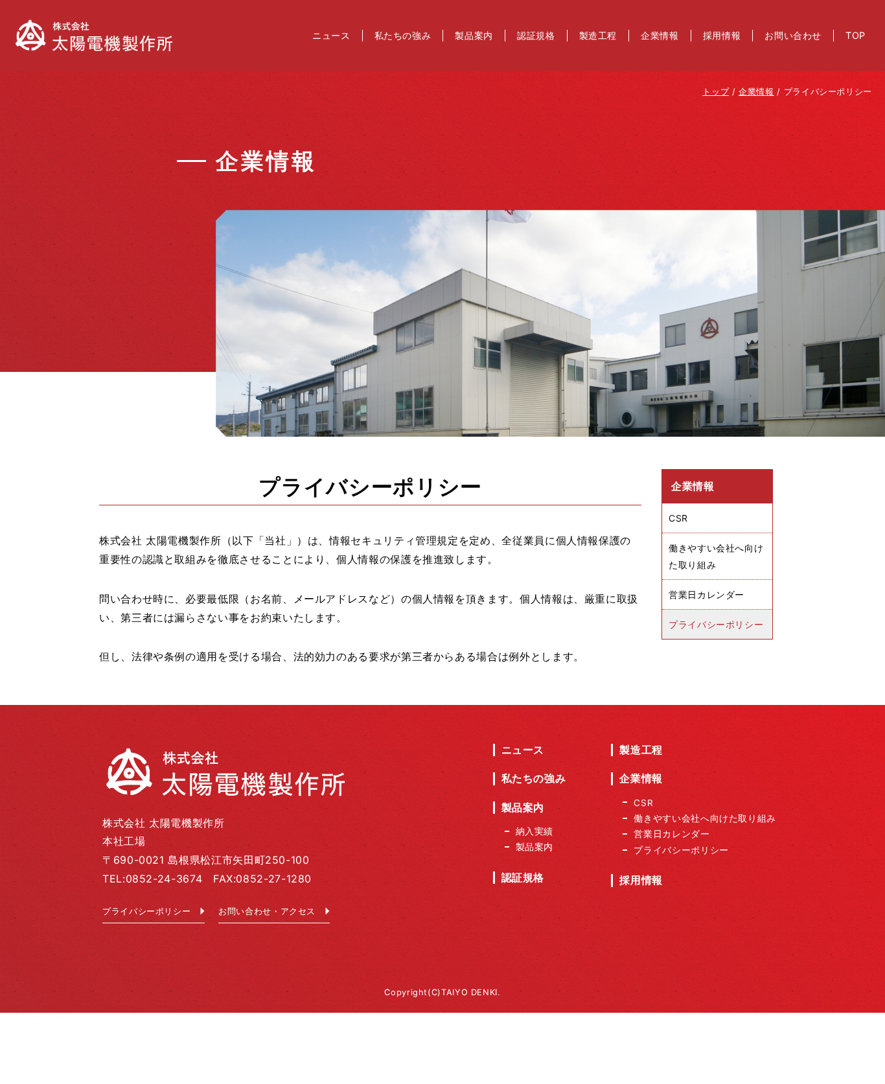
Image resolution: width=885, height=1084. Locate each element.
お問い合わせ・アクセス (267, 911)
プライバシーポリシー (146, 911)
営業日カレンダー (706, 594)
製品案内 (523, 807)
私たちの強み (533, 778)
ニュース (523, 749)
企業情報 (641, 778)
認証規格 (523, 877)
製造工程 (641, 749)
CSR (678, 518)
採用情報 (641, 879)
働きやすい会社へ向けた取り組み (716, 556)
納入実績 (535, 831)
